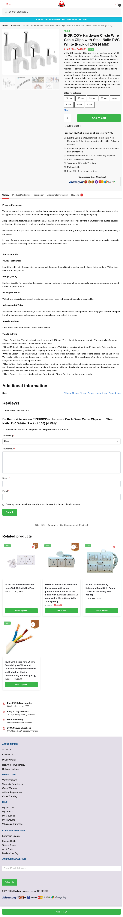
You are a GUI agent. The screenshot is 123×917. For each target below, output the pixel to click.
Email (5, 491)
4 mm (114, 98)
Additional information (57, 195)
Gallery (5, 195)
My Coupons (8, 815)
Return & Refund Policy (13, 764)
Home (5, 26)
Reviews (75, 195)
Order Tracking (9, 796)
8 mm (89, 104)
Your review (8, 448)
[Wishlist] (33, 547)
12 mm (81, 98)
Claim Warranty (9, 788)
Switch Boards (9, 845)
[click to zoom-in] (30, 52)
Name (5, 478)
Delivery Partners (10, 769)
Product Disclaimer (21, 195)
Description (38, 195)
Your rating (8, 435)
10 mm (69, 98)
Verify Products (9, 780)
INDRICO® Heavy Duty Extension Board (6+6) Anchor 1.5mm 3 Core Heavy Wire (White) (101, 589)
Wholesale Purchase (12, 824)
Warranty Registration (12, 784)
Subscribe (10, 882)
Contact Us (7, 754)
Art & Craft (7, 849)
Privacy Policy (9, 759)
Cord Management (69, 525)
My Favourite (8, 819)
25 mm (104, 98)
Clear (66, 110)
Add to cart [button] (61, 611)
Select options (21, 611)
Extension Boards (11, 836)
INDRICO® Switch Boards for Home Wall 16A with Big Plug (19, 586)
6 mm (68, 104)
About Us (6, 749)
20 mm (92, 98)
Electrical (15, 26)
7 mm (79, 104)
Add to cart (99, 118)
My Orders (7, 811)
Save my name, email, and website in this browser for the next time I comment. (43, 504)
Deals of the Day (10, 853)
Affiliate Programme (12, 792)
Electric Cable (9, 841)
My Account (8, 807)
